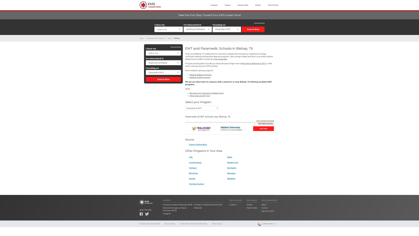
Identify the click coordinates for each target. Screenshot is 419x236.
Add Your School (268, 211)
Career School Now (198, 145)
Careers (227, 5)
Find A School (273, 5)
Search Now (253, 29)
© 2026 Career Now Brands (150, 223)
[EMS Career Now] (150, 5)
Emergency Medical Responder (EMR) (177, 205)
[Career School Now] (268, 224)
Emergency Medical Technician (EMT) (208, 205)
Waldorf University (230, 127)
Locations (214, 5)
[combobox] (169, 29)
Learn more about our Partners (265, 121)
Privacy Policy (170, 223)
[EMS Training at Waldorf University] (201, 128)
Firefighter (167, 214)
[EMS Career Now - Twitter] (147, 214)
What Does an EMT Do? (200, 96)
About (264, 205)
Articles (258, 5)
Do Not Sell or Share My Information (193, 223)
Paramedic (198, 208)
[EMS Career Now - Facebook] (141, 214)
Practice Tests (243, 5)
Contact (265, 208)
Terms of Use (217, 223)
